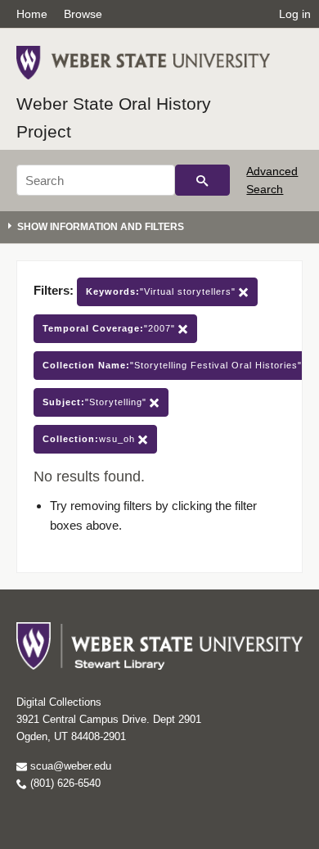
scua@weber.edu (69, 766)
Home (31, 13)
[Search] (202, 180)
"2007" (110, 328)
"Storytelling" (96, 402)
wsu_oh (90, 439)
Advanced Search (272, 180)
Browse (83, 13)
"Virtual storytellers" (162, 291)
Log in (295, 13)
